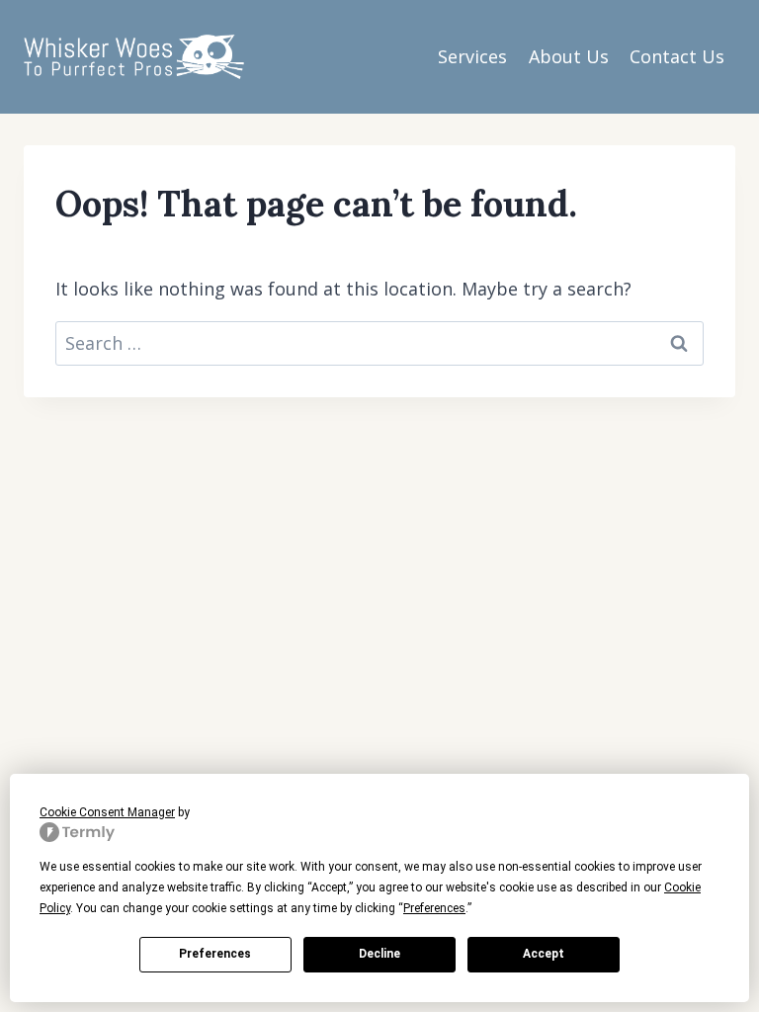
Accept (543, 954)
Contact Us (677, 56)
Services (472, 56)
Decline (379, 954)
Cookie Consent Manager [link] (107, 812)
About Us (569, 56)
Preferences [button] (434, 908)
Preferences (215, 954)
